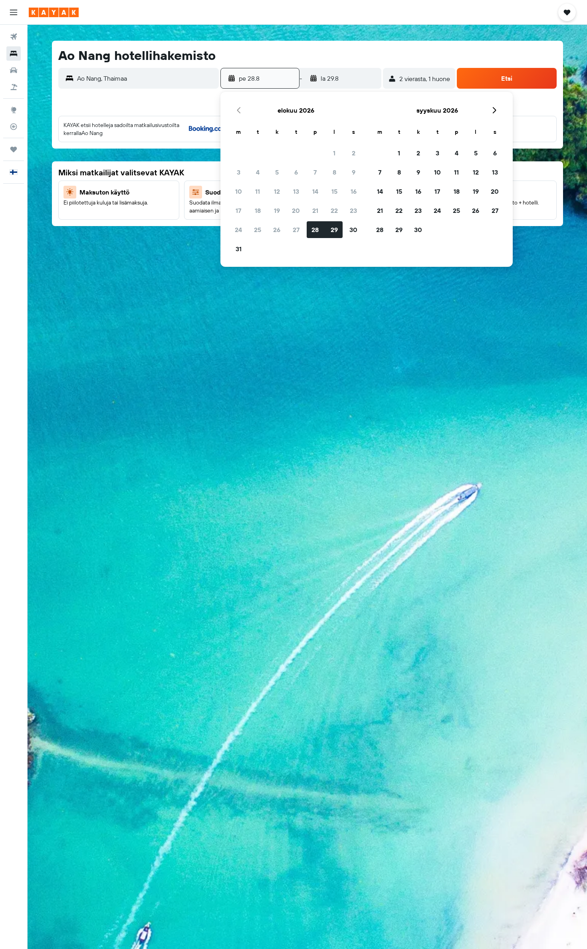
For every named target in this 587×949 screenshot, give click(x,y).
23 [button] (353, 210)
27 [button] (296, 230)
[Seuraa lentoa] (13, 127)
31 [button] (239, 249)
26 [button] (276, 230)
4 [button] (258, 172)
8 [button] (334, 172)
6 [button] (296, 172)
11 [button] (257, 191)
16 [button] (354, 191)
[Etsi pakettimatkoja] (13, 87)
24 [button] (238, 230)
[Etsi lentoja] (13, 37)
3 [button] (238, 172)
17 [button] (238, 210)
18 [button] (258, 210)
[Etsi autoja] (13, 70)
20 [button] (296, 210)
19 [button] (277, 210)
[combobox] (146, 78)
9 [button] (353, 172)
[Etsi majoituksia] (13, 54)
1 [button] (334, 153)
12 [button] (277, 191)
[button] (13, 12)
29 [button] (334, 230)
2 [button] (353, 153)
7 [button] (315, 172)
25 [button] (257, 230)
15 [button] (334, 191)
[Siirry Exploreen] (13, 110)
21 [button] (315, 210)
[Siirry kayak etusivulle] (54, 12)
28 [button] (315, 230)
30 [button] (353, 230)
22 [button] (334, 210)
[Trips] (13, 149)
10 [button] (238, 191)
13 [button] (296, 191)
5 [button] (277, 172)
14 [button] (315, 191)
